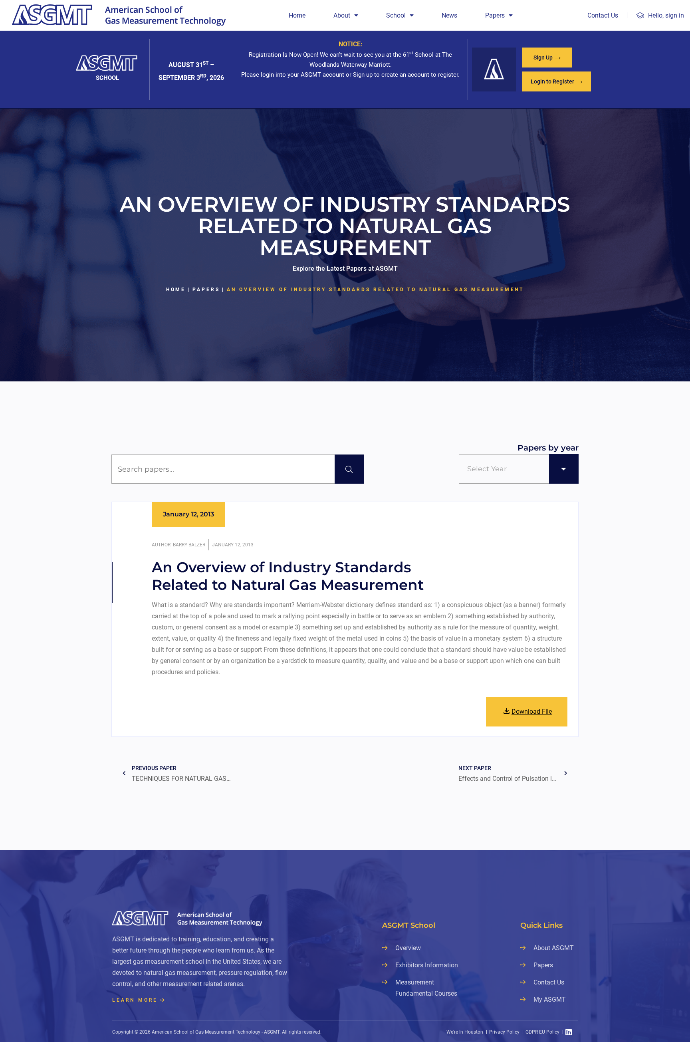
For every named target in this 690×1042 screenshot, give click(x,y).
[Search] (349, 469)
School (396, 15)
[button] (547, 57)
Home (297, 15)
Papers (495, 15)
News (449, 15)
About (341, 15)
